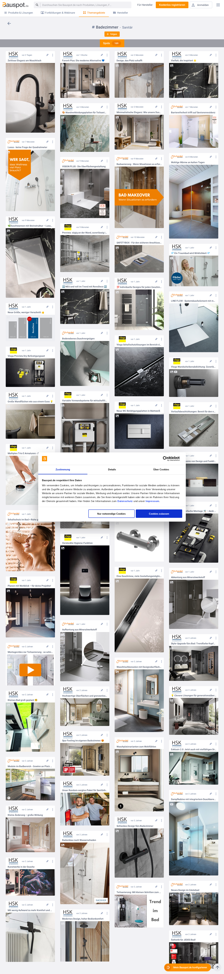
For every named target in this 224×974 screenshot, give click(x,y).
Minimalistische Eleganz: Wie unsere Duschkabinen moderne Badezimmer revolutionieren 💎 (139, 112)
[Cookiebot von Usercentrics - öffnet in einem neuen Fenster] (167, 458)
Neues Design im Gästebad (185, 890)
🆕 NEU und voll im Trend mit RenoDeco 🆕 (84, 286)
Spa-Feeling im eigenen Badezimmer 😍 (83, 740)
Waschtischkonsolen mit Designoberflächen (139, 667)
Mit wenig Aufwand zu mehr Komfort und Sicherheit (30, 910)
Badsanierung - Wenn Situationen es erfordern (139, 164)
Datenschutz (125, 501)
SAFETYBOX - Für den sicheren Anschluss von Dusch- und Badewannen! (139, 242)
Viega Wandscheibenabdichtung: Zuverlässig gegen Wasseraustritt (193, 367)
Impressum (152, 501)
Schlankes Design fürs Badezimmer (135, 826)
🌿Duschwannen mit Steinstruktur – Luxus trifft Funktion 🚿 (30, 226)
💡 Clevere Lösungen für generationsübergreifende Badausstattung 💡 (193, 695)
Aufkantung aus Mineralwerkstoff (79, 629)
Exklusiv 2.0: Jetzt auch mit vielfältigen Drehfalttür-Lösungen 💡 (193, 749)
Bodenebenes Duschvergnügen (78, 338)
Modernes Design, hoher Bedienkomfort (82, 919)
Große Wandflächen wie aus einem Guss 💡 (30, 401)
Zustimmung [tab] (63, 469)
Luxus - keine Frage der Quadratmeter (27, 147)
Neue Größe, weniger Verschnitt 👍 (26, 312)
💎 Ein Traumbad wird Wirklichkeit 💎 (190, 253)
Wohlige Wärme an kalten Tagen (188, 162)
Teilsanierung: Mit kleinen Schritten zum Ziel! (139, 892)
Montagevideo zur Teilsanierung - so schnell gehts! (30, 652)
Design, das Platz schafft (129, 60)
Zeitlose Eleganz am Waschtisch (24, 60)
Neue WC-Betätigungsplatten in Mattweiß (138, 411)
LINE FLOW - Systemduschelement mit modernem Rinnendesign (193, 301)
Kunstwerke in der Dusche (21, 867)
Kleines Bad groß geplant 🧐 (22, 700)
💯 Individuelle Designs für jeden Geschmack (139, 287)
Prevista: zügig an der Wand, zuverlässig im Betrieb (84, 232)
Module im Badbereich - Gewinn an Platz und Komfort (30, 766)
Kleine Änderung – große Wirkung (25, 815)
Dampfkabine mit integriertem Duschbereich (193, 799)
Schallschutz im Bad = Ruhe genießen (27, 519)
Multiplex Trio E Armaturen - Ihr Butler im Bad (30, 453)
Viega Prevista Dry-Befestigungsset (26, 356)
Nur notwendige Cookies (111, 513)
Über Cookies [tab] (161, 469)
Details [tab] (112, 469)
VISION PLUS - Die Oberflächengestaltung (84, 166)
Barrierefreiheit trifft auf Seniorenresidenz (193, 112)
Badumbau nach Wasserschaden (79, 840)
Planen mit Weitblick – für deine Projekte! (29, 586)
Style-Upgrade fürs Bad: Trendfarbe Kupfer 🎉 (193, 643)
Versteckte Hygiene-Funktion (77, 543)
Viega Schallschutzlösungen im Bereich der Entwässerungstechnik (139, 344)
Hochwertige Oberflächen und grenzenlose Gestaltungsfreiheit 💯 (84, 696)
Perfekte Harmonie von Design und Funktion (193, 461)
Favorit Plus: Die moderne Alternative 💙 (83, 60)
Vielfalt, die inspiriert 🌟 (183, 60)
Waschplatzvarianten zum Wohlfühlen (136, 746)
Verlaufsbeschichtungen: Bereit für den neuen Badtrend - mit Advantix (193, 411)
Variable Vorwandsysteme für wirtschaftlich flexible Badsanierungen (84, 400)
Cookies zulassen (159, 513)
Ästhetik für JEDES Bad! (183, 940)
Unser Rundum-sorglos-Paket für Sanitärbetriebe (84, 790)
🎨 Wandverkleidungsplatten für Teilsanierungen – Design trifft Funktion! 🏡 (84, 112)
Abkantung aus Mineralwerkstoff (188, 577)
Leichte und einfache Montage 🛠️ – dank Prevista (193, 511)
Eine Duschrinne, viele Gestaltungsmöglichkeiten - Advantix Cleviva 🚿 (139, 576)
